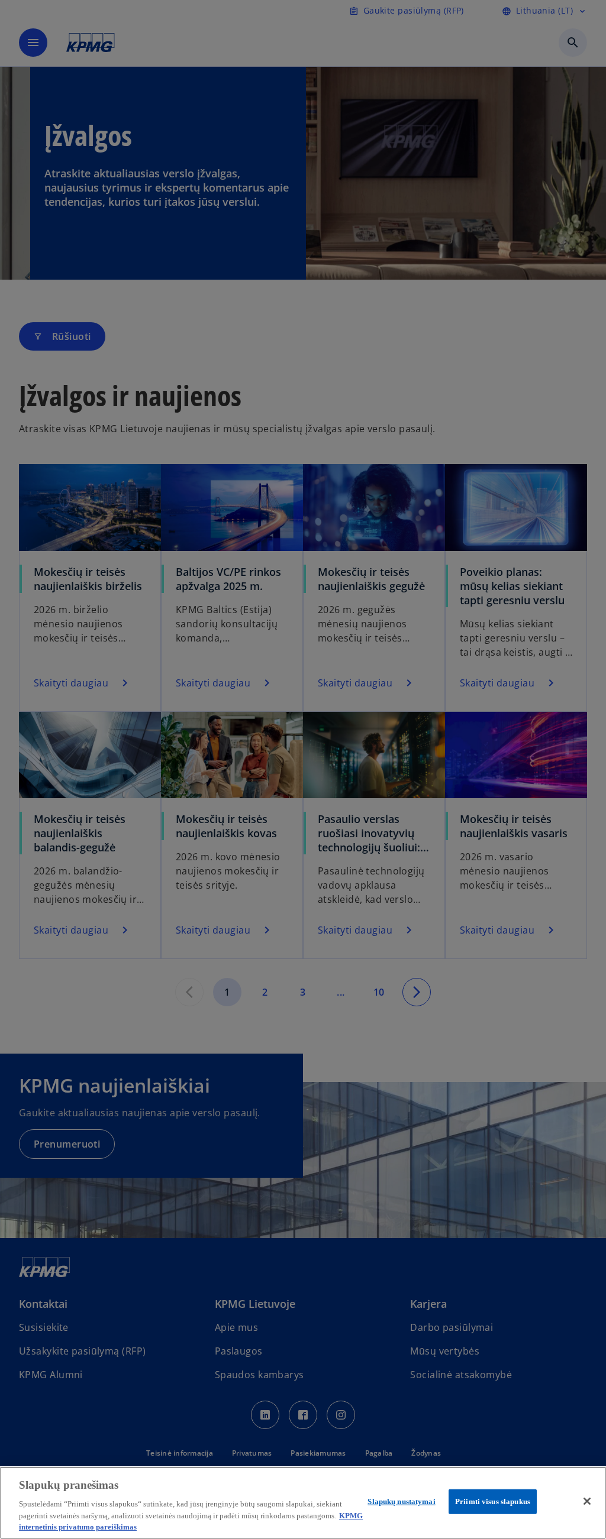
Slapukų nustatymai (401, 1501)
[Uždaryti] (587, 1501)
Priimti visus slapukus (492, 1501)
